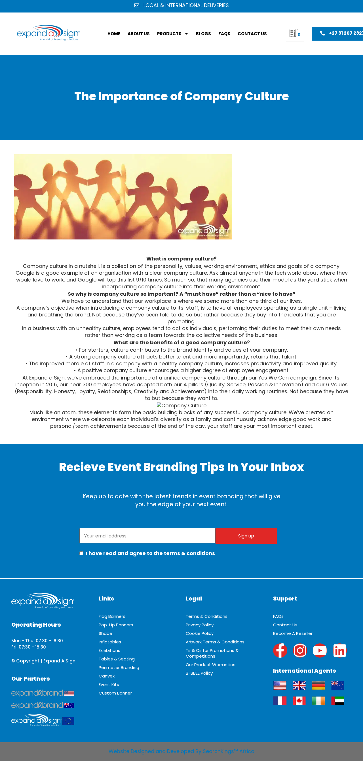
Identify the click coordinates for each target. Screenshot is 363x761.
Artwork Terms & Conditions (215, 642)
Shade (105, 633)
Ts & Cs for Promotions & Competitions (212, 653)
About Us (139, 34)
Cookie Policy (200, 633)
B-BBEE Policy (199, 673)
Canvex (107, 676)
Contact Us (252, 34)
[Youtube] (320, 650)
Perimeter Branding (119, 667)
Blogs (203, 34)
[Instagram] (300, 650)
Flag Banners (112, 616)
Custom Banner (115, 693)
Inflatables (110, 642)
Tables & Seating (117, 659)
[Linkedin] (340, 650)
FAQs (224, 34)
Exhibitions (109, 650)
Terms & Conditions (206, 616)
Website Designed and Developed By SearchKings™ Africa (181, 751)
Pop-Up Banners (116, 625)
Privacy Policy (200, 625)
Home (113, 34)
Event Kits (109, 684)
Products (169, 34)
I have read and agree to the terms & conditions (150, 553)
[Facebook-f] (280, 650)
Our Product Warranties (210, 665)
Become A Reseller (293, 633)
